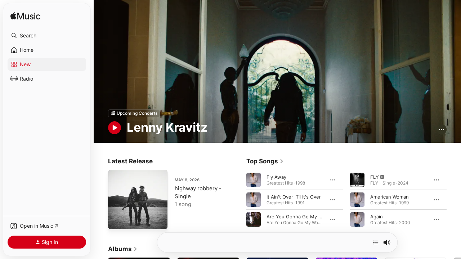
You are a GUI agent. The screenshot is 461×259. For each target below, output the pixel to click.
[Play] (114, 127)
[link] (265, 161)
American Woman (389, 196)
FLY (374, 177)
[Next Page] (454, 199)
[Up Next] (375, 242)
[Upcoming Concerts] (134, 113)
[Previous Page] (239, 199)
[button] (47, 35)
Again (376, 216)
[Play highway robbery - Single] (117, 220)
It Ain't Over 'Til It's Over (294, 196)
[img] (25, 16)
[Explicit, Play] (357, 179)
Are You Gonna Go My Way (297, 216)
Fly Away (276, 177)
